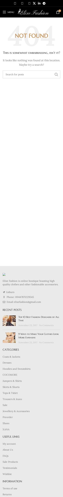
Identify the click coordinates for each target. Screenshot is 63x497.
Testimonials (10, 468)
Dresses (7, 362)
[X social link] (34, 3)
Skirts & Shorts (11, 387)
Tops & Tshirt (10, 393)
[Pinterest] (29, 3)
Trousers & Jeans (12, 399)
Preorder (8, 417)
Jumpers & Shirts (12, 380)
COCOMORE (10, 374)
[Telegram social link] (44, 3)
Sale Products (10, 461)
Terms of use (10, 488)
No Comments (46, 325)
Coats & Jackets (11, 356)
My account (9, 443)
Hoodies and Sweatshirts (16, 368)
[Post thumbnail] (9, 321)
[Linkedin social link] (39, 3)
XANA (6, 429)
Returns (7, 494)
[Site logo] (33, 11)
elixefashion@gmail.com (27, 301)
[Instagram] (22, 3)
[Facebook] (15, 3)
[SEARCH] (56, 74)
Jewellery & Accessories (16, 411)
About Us (8, 449)
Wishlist (7, 474)
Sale (5, 405)
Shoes (6, 423)
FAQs (5, 455)
